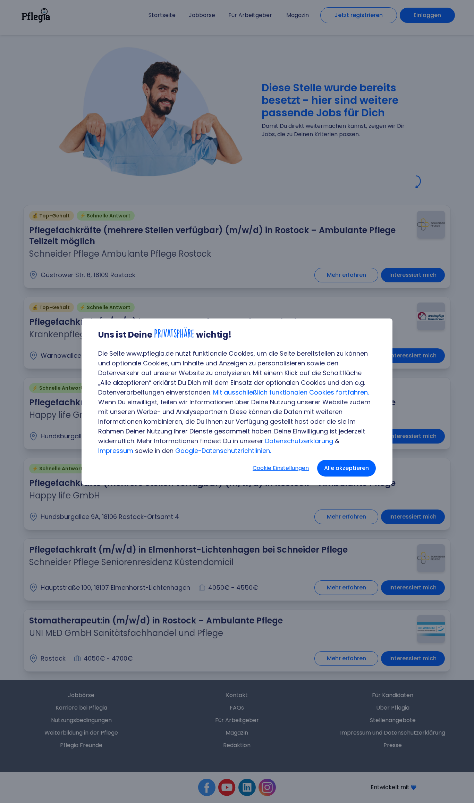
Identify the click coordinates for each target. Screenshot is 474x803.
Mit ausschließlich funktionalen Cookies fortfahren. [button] (291, 392)
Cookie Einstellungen (281, 468)
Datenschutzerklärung (299, 441)
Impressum (115, 450)
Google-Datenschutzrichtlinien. (223, 450)
